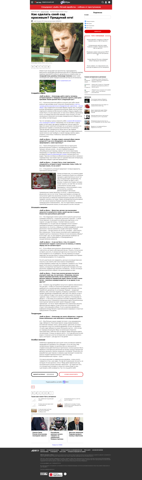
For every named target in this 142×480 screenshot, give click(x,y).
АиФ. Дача (89, 23)
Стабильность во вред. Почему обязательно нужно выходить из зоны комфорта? (72, 405)
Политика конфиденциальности (47, 469)
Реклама (42, 450)
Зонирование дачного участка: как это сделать (72, 399)
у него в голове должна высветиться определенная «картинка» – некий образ (61, 105)
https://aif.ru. (44, 466)
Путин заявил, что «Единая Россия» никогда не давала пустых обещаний (97, 66)
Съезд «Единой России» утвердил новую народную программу (97, 60)
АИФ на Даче (48, 62)
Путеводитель (54, 451)
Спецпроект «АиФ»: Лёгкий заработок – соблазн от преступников (71, 7)
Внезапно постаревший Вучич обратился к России (99, 127)
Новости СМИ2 (57, 445)
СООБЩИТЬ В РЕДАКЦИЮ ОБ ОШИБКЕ (77, 451)
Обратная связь (44, 451)
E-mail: (86, 15)
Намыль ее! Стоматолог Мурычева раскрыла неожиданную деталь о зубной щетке (100, 86)
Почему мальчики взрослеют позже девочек (45, 404)
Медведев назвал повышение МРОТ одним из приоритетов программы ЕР (98, 53)
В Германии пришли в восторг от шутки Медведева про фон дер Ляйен (100, 121)
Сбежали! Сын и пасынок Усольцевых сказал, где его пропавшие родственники (101, 91)
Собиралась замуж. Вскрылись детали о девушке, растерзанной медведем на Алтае (100, 80)
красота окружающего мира (56, 154)
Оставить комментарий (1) (71, 374)
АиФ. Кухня (89, 27)
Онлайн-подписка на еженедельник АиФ (71, 450)
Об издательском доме (53, 450)
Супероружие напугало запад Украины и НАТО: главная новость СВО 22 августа (97, 47)
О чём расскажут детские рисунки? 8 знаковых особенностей (44, 410)
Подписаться (97, 31)
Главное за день (90, 21)
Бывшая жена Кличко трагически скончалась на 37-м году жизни (99, 116)
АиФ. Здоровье (90, 25)
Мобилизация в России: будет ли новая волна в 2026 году (99, 105)
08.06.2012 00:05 (35, 11)
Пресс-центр (87, 450)
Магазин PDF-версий (97, 450)
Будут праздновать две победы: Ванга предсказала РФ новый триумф (99, 111)
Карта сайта (63, 451)
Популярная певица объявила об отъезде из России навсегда (99, 100)
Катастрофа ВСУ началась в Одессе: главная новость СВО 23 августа (98, 40)
